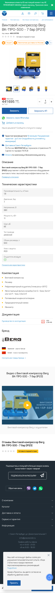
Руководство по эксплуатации (14, 321)
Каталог (6, 507)
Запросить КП (40, 111)
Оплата (8, 155)
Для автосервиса (47, 20)
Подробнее (12, 568)
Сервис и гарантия (11, 519)
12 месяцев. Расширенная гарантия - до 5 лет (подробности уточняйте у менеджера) (27, 138)
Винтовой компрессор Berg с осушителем (27, 427)
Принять (14, 583)
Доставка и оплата (11, 513)
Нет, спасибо (49, 555)
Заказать (14, 111)
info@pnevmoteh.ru (27, 538)
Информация (8, 525)
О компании (7, 500)
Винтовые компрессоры (31, 20)
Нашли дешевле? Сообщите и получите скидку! (22, 128)
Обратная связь (15, 488)
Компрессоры (14, 20)
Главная (4, 20)
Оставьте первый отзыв (25, 37)
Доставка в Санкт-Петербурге (18, 145)
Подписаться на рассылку (23, 476)
